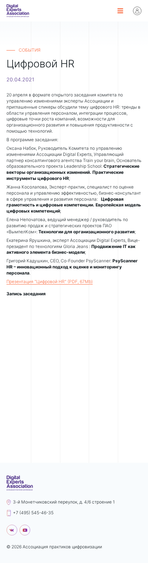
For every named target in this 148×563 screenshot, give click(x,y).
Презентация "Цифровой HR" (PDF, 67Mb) (49, 281)
